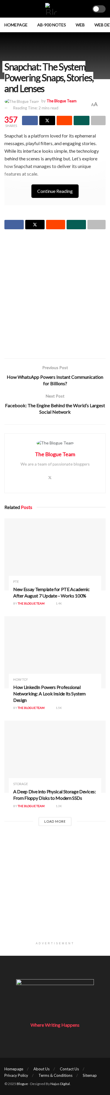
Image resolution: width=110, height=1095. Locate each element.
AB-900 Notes (51, 24)
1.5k (58, 707)
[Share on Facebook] (30, 120)
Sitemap (90, 1075)
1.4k (58, 603)
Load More (55, 821)
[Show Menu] (6, 9)
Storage (20, 783)
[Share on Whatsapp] (81, 120)
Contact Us (69, 1069)
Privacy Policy (16, 1075)
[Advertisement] (55, 294)
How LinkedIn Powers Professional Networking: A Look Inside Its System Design (49, 693)
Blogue (22, 1084)
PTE (16, 581)
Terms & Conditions (55, 1075)
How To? (20, 679)
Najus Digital (60, 1084)
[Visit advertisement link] (55, 888)
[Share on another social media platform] (98, 120)
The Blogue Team (62, 101)
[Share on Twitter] (47, 120)
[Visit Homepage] (51, 9)
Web (80, 24)
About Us (41, 1069)
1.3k (58, 806)
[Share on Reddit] (64, 120)
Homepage (16, 24)
